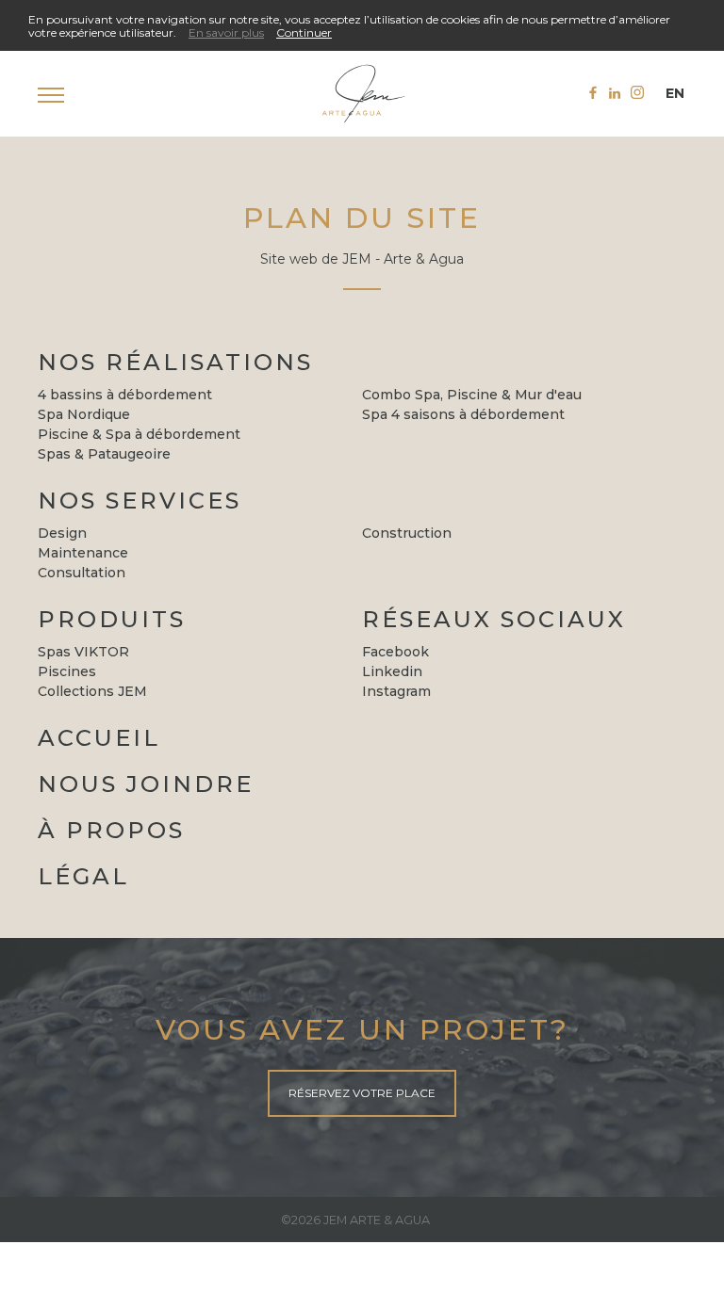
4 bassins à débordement (125, 394)
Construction (407, 533)
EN (675, 93)
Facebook (395, 651)
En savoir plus (226, 32)
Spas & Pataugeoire (104, 453)
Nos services (139, 500)
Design (62, 533)
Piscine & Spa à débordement (139, 434)
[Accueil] (362, 93)
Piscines (67, 671)
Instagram (396, 691)
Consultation (81, 572)
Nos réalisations (175, 362)
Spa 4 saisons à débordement (463, 414)
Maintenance (83, 552)
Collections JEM (92, 691)
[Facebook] (593, 92)
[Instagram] (637, 92)
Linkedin (392, 671)
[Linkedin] (614, 93)
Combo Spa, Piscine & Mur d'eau (472, 394)
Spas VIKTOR (83, 651)
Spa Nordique (84, 414)
